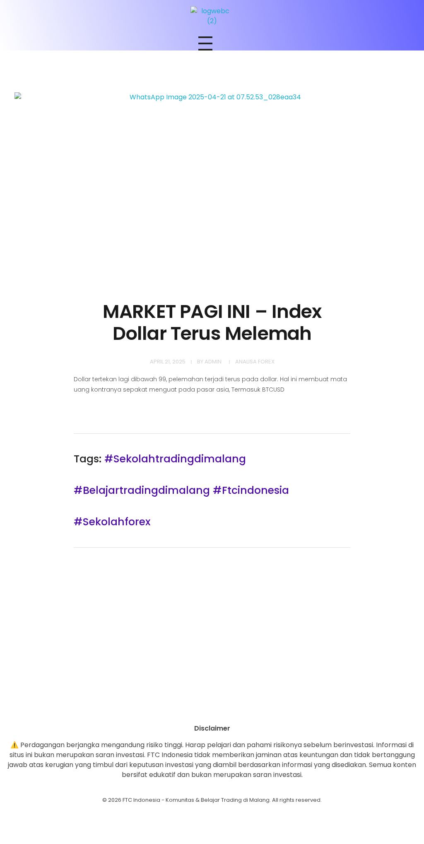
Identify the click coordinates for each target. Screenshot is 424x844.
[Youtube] (212, 709)
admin (213, 361)
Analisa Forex (255, 361)
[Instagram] (189, 709)
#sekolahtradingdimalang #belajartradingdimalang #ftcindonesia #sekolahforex (181, 490)
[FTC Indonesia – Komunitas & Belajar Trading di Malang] (212, 16)
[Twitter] (234, 709)
